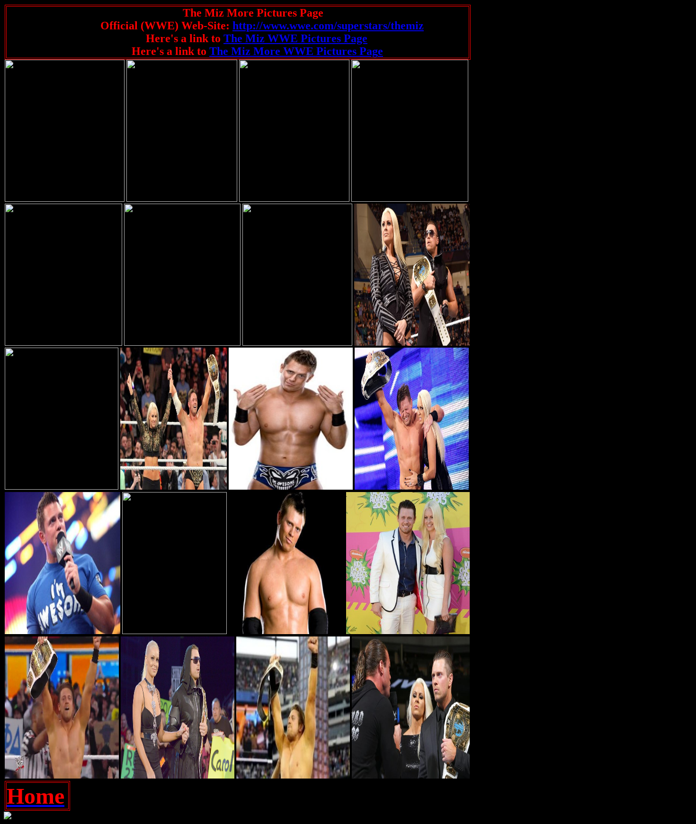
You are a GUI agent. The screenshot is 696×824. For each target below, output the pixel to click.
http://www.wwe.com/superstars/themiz (328, 25)
